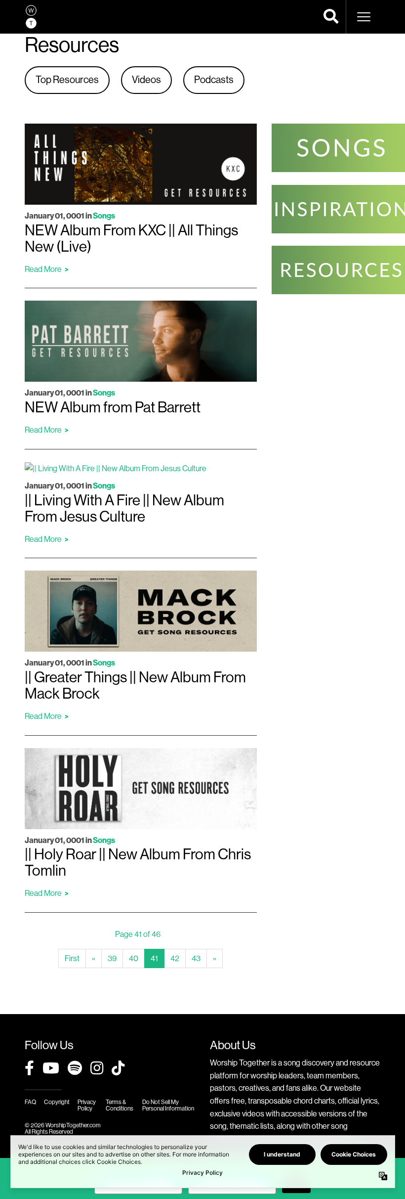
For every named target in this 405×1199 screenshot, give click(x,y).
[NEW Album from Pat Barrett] (141, 340)
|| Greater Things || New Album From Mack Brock (135, 685)
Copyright (57, 1102)
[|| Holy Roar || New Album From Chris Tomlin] (141, 788)
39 (112, 958)
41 (157, 961)
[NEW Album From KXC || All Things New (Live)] (141, 163)
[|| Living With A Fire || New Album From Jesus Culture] (115, 468)
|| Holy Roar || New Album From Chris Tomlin (138, 862)
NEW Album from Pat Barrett (113, 407)
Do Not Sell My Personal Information (168, 1105)
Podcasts (214, 80)
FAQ (30, 1102)
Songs (104, 216)
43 (196, 958)
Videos (146, 80)
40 (133, 958)
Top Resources (67, 80)
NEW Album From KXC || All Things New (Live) (131, 238)
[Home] (31, 17)
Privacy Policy (87, 1105)
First (72, 958)
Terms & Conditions (119, 1105)
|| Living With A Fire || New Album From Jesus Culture (124, 508)
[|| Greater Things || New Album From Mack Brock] (141, 611)
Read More (43, 269)
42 (174, 958)
